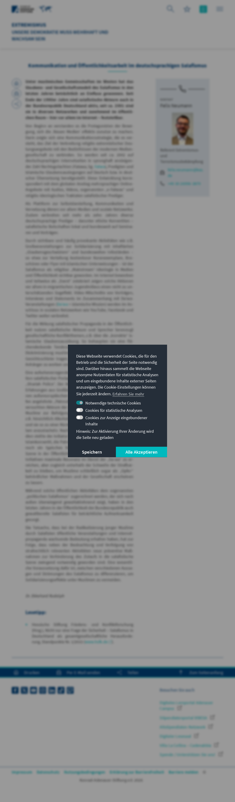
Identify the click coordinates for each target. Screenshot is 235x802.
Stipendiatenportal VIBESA (184, 717)
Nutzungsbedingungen (84, 772)
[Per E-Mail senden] (16, 93)
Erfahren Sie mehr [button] (128, 393)
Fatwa (100, 166)
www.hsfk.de (96, 641)
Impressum (22, 772)
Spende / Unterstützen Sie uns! (188, 754)
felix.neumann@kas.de (186, 172)
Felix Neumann (176, 105)
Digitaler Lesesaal (176, 736)
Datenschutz (48, 772)
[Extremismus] (46, 8)
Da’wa (62, 304)
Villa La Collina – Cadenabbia (186, 745)
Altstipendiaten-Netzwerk (183, 727)
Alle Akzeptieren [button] (141, 452)
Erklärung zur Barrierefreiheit (137, 772)
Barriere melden (183, 772)
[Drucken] (16, 83)
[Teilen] (16, 103)
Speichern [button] (92, 452)
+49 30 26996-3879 (184, 183)
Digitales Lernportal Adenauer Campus (186, 705)
